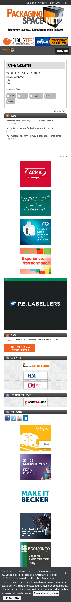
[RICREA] (35, 215)
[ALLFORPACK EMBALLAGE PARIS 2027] (52, 44)
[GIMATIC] (35, 537)
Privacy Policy (12, 597)
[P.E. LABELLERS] (35, 329)
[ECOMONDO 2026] (35, 567)
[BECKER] (35, 508)
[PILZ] (35, 450)
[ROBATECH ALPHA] (35, 244)
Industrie (61, 111)
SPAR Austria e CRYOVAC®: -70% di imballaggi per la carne (33, 135)
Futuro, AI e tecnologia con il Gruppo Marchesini (37, 339)
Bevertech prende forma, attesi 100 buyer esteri (29, 120)
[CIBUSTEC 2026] (19, 44)
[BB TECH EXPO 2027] (35, 479)
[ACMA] (35, 185)
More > (63, 156)
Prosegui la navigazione (46, 593)
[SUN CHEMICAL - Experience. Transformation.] (35, 273)
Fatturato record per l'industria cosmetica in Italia (30, 128)
